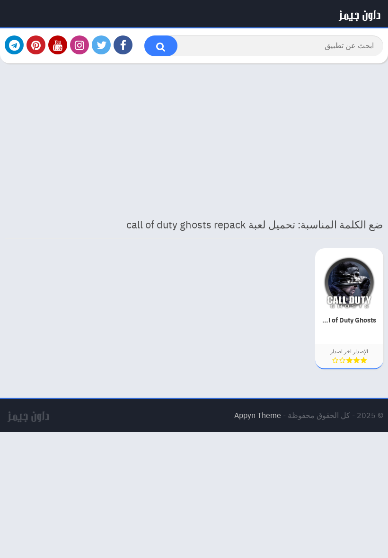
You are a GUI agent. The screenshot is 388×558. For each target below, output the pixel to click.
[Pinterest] (35, 44)
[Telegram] (14, 44)
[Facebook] (123, 44)
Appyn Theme (257, 415)
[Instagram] (79, 44)
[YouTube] (57, 44)
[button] (160, 45)
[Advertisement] (194, 139)
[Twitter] (101, 44)
